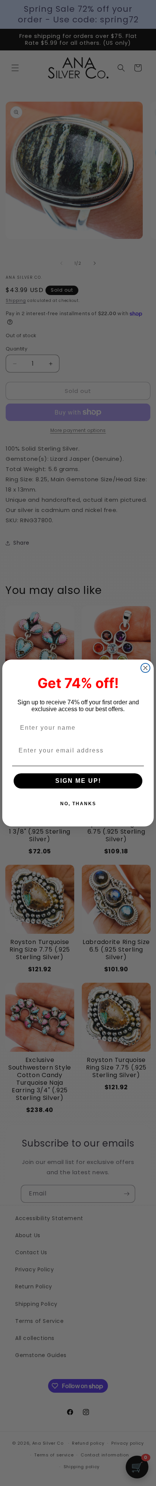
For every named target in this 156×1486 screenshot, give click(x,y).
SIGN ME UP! (78, 781)
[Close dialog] (145, 667)
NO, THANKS (78, 803)
